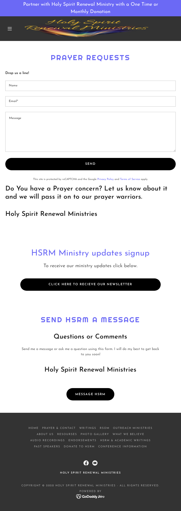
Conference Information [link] (122, 446)
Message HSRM (90, 394)
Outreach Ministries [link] (133, 428)
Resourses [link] (67, 434)
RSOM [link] (104, 428)
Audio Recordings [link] (47, 440)
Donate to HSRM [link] (79, 446)
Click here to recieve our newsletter (90, 284)
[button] (9, 28)
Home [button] (33, 428)
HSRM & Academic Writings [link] (125, 440)
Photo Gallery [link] (95, 434)
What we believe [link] (128, 434)
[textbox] (90, 86)
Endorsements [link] (82, 440)
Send (90, 164)
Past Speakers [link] (47, 446)
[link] (86, 28)
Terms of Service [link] (130, 179)
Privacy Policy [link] (105, 179)
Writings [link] (87, 428)
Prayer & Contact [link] (59, 428)
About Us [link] (45, 434)
